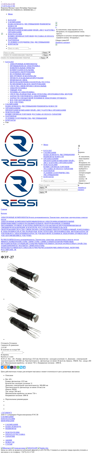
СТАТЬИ (8, 444)
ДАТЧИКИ (14, 248)
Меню (10, 14)
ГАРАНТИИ (12, 38)
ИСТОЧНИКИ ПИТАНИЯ (20, 74)
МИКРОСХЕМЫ (7, 241)
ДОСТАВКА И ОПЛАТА (44, 36)
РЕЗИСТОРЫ (29, 244)
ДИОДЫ (37, 244)
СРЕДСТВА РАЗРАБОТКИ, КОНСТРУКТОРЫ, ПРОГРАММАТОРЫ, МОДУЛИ (41, 94)
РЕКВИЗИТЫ (45, 24)
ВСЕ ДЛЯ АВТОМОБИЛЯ (20, 100)
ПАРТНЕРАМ (10, 116)
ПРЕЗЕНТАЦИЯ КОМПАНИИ (20, 30)
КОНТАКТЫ (10, 120)
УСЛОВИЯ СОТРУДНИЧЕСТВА (21, 42)
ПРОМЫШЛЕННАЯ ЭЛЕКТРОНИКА (25, 66)
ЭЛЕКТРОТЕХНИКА (18, 88)
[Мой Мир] (8, 367)
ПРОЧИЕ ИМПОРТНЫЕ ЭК (61, 248)
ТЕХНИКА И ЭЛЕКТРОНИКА (22, 92)
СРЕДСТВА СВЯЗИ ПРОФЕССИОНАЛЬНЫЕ (28, 86)
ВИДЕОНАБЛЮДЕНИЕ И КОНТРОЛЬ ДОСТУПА (30, 82)
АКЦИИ (8, 440)
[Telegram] (24, 367)
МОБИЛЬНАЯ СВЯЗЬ (18, 80)
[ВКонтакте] (2, 367)
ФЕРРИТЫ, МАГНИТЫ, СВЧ (20, 246)
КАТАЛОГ (9, 62)
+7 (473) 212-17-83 (8, 4)
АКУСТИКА (23, 248)
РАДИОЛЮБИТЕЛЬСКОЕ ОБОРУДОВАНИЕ (28, 84)
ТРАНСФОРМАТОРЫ (66, 244)
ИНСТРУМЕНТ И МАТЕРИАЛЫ (23, 76)
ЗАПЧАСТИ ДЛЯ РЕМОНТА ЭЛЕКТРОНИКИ (28, 96)
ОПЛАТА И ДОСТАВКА (15, 434)
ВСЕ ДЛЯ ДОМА (17, 102)
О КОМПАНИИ (11, 104)
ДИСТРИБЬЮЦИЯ (31, 24)
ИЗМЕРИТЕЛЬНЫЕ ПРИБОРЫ (22, 68)
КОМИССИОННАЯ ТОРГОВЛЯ (21, 36)
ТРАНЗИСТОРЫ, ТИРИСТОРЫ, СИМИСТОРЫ (33, 241)
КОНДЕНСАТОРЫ (16, 244)
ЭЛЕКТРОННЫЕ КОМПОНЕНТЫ (23, 64)
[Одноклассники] (5, 367)
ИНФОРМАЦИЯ (7, 421)
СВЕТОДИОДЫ (34, 248)
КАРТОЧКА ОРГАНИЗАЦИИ (54, 110)
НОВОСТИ (12, 26)
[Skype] (21, 367)
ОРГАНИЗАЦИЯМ (12, 108)
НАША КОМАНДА (16, 24)
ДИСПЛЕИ (45, 248)
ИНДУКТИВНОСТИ (49, 244)
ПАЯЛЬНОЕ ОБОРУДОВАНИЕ (22, 72)
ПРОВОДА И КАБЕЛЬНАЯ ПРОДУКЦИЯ (26, 78)
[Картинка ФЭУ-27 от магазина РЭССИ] (24, 299)
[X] (11, 367)
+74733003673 (6, 413)
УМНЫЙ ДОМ (16, 90)
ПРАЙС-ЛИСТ (38, 30)
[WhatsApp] (18, 367)
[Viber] (14, 367)
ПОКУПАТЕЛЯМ (12, 112)
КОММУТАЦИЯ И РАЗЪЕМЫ (22, 70)
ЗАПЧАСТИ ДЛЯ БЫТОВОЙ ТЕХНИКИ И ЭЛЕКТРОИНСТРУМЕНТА (38, 98)
